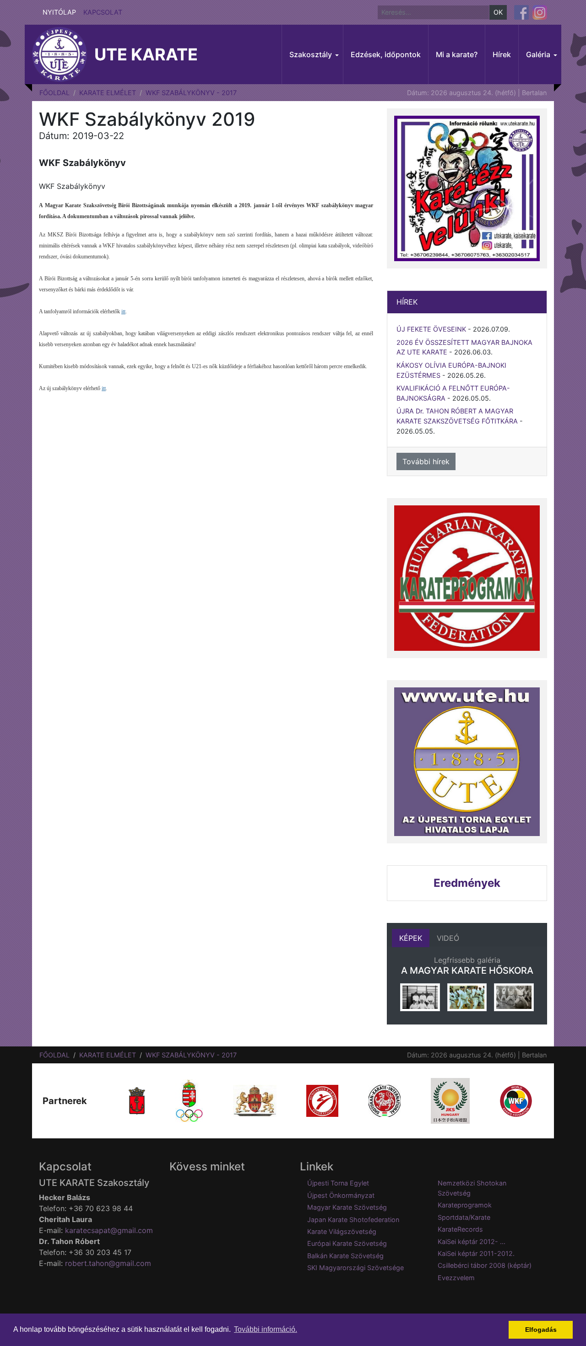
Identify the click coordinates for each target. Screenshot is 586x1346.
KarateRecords (460, 1229)
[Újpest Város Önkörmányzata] (137, 1100)
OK (498, 12)
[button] (312, 54)
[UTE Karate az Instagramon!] (539, 12)
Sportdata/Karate (464, 1217)
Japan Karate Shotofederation (353, 1219)
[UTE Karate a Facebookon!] (521, 12)
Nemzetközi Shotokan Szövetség (472, 1188)
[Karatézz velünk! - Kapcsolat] (467, 188)
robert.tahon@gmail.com (108, 1263)
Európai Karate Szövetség (347, 1243)
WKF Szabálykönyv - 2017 (191, 93)
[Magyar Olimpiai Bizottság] (189, 1100)
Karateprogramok (465, 1205)
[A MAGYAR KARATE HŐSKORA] (420, 997)
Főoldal (54, 93)
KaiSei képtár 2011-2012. (476, 1253)
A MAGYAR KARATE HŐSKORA (467, 970)
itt (123, 311)
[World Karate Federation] (516, 1100)
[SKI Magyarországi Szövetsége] (385, 1100)
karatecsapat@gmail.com (109, 1230)
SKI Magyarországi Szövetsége (355, 1267)
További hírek (426, 461)
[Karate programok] (467, 578)
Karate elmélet (107, 93)
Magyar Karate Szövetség (347, 1207)
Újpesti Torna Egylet (338, 1183)
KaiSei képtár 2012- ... (471, 1241)
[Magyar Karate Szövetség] (322, 1100)
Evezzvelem (456, 1278)
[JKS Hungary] (450, 1100)
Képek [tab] (410, 938)
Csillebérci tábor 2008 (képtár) (485, 1265)
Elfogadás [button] (541, 1329)
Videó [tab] (448, 938)
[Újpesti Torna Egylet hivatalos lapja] (467, 761)
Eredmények (467, 883)
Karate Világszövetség (341, 1231)
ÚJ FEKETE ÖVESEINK (431, 329)
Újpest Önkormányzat (340, 1195)
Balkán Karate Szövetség (345, 1256)
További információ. (265, 1329)
